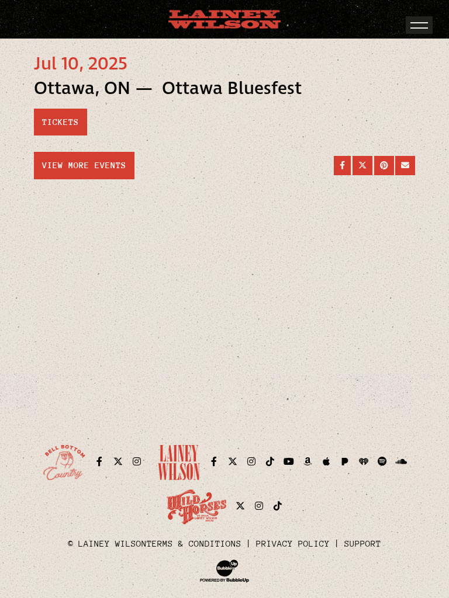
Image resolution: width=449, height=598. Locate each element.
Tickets (60, 122)
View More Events (84, 165)
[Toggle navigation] (419, 25)
